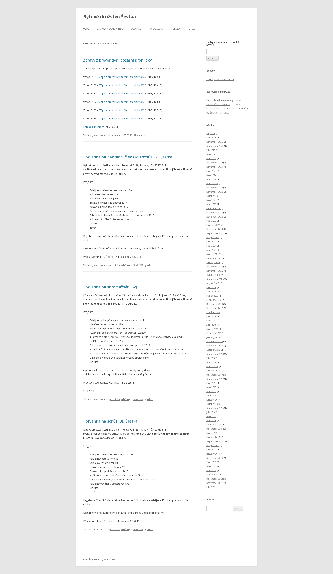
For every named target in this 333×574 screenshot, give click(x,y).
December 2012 (214, 478)
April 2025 (211, 158)
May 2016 (211, 416)
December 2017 (214, 374)
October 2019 (213, 312)
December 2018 (214, 341)
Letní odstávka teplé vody (219, 100)
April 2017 (211, 391)
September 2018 (215, 353)
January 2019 (213, 337)
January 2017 (213, 399)
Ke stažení (175, 28)
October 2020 (213, 274)
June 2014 (211, 449)
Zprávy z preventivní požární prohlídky (117, 60)
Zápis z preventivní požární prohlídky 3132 (122, 101)
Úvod (86, 28)
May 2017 (211, 387)
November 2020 (214, 270)
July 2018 (210, 358)
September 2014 (215, 441)
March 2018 (212, 366)
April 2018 (211, 362)
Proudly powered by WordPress (99, 559)
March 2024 (212, 183)
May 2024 (211, 175)
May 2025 (211, 154)
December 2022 (214, 212)
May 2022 (211, 220)
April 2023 (211, 204)
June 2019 (211, 316)
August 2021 (212, 237)
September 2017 (215, 378)
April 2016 (211, 420)
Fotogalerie (156, 28)
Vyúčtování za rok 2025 (218, 104)
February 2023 (213, 208)
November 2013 (214, 457)
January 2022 (213, 225)
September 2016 (215, 408)
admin (141, 135)
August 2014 (212, 445)
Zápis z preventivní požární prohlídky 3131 (122, 93)
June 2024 (211, 170)
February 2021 (213, 258)
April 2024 (211, 179)
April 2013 (211, 470)
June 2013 (211, 462)
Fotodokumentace (94, 126)
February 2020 (213, 299)
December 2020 (214, 266)
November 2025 (214, 141)
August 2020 (212, 283)
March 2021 (212, 254)
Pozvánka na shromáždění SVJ (110, 286)
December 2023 (214, 187)
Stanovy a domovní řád (110, 28)
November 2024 (214, 166)
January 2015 (213, 437)
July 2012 (210, 487)
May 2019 (211, 320)
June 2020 (211, 287)
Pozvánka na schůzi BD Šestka (110, 421)
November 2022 (214, 216)
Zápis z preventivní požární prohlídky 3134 (122, 118)
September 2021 (215, 233)
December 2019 (214, 304)
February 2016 (213, 424)
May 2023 (211, 200)
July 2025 (210, 150)
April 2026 (211, 137)
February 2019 (213, 333)
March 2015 (212, 432)
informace (114, 135)
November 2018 (214, 345)
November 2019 (214, 308)
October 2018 (213, 349)
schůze (125, 265)
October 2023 (213, 195)
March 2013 (212, 474)
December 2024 (214, 162)
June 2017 (211, 383)
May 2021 (211, 245)
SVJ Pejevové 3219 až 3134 (220, 79)
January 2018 (213, 370)
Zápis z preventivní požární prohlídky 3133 (122, 110)
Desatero (136, 28)
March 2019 (212, 329)
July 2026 (210, 133)
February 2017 (213, 395)
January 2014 (213, 453)
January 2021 (213, 262)
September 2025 (215, 145)
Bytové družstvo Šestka (109, 17)
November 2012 (214, 482)
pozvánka (114, 265)
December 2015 (214, 428)
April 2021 (211, 249)
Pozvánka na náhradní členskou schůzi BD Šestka (127, 156)
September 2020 (215, 279)
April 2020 (211, 291)
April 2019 (211, 324)
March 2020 (212, 295)
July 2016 (210, 412)
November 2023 (214, 191)
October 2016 (213, 403)
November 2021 (214, 229)
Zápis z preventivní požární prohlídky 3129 (122, 77)
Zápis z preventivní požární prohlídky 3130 (122, 85)
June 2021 (211, 241)
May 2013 (211, 466)
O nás (192, 28)
